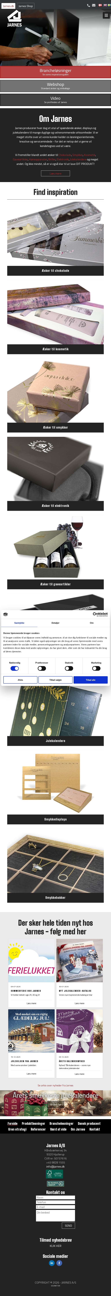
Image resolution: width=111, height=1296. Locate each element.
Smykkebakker (55, 897)
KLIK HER (55, 1246)
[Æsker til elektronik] (55, 469)
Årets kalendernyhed (72, 1061)
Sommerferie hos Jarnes (26, 991)
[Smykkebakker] (55, 861)
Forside (12, 1123)
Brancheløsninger (62, 1123)
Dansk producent (89, 1123)
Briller (52, 159)
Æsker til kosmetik (55, 349)
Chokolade (65, 155)
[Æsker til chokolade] (55, 234)
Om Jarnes (78, 1129)
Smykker (77, 155)
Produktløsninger (33, 1123)
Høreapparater (38, 159)
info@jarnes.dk (55, 1166)
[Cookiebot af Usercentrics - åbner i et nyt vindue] (95, 614)
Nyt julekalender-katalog (75, 991)
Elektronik (63, 159)
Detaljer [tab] (56, 622)
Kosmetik (89, 155)
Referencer (38, 1129)
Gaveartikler (20, 159)
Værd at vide (58, 1129)
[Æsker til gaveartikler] (55, 547)
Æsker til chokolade (55, 270)
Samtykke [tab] (19, 622)
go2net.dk (55, 1285)
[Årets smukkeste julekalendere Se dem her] (55, 1115)
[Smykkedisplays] (55, 782)
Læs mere (55, 173)
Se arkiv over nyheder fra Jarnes (55, 1085)
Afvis (20, 680)
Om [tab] (92, 622)
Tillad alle (90, 680)
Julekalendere (78, 159)
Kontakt (94, 1129)
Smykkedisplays (55, 819)
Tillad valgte (55, 680)
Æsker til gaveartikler (55, 584)
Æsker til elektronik (55, 505)
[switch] (42, 668)
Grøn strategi (17, 1129)
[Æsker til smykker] (55, 390)
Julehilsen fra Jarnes (24, 1061)
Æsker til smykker (55, 427)
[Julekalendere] (55, 704)
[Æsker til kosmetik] (55, 312)
